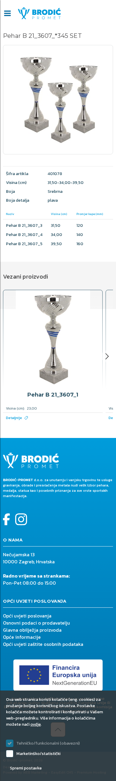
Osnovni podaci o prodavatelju (36, 622)
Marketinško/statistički (38, 754)
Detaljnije (14, 418)
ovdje (35, 724)
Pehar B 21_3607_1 (52, 395)
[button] (107, 356)
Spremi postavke (26, 768)
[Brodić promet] (39, 13)
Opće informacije (22, 637)
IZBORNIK (7, 13)
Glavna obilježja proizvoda (32, 629)
